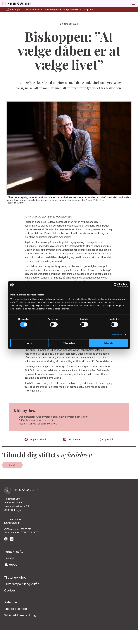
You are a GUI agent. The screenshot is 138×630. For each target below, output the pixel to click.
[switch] (54, 324)
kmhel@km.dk (12, 522)
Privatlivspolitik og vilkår (21, 584)
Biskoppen (17, 9)
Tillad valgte (69, 343)
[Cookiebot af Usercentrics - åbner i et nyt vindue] (116, 285)
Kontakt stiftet (14, 551)
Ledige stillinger (15, 608)
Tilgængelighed (15, 577)
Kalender (10, 602)
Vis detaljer (117, 334)
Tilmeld (12, 465)
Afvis (29, 343)
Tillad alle (108, 343)
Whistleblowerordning (20, 615)
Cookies (10, 590)
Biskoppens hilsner (34, 9)
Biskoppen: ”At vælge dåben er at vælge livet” (71, 9)
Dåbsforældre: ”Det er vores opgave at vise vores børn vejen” (53, 416)
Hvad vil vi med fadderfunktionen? (38, 423)
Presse (9, 558)
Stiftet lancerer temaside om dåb (37, 420)
